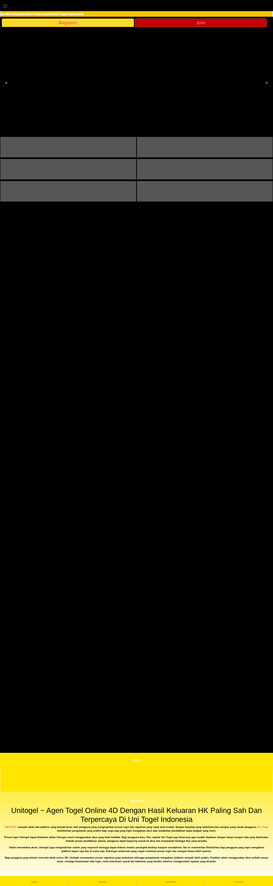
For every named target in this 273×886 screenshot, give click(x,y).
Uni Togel (262, 827)
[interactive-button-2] (205, 147)
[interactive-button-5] (68, 191)
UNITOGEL (11, 827)
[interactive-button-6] (205, 191)
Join (200, 22)
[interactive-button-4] (205, 169)
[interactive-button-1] (68, 147)
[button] (6, 83)
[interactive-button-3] (68, 169)
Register (67, 22)
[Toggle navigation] (5, 6)
